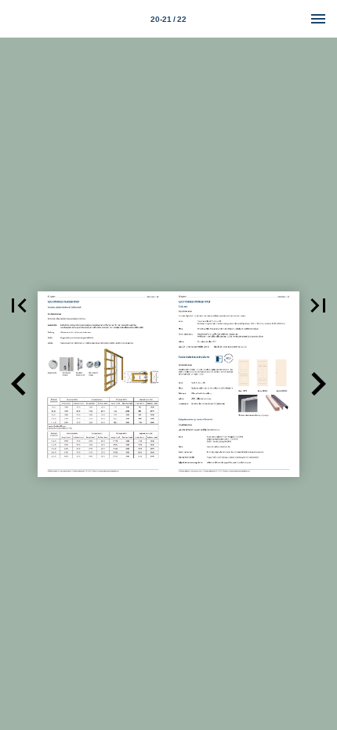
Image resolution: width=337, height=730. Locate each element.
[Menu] (318, 19)
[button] (19, 305)
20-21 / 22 (168, 19)
